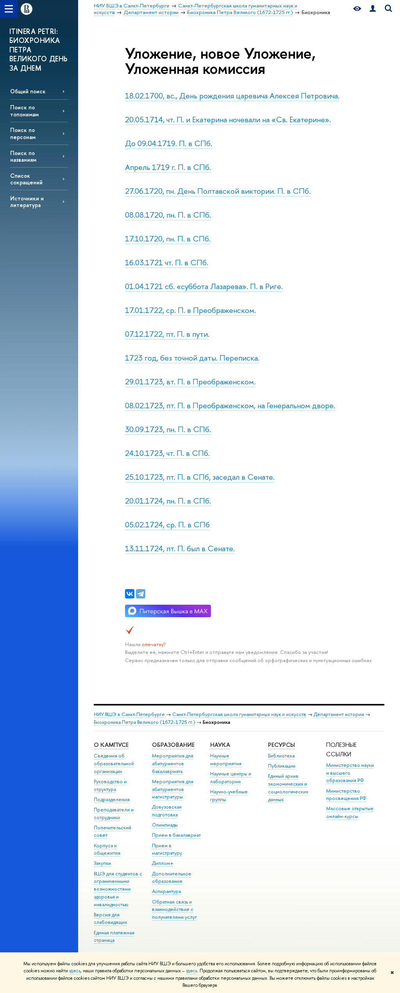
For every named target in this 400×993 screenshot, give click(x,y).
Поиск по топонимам (24, 111)
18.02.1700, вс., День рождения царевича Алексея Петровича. (232, 95)
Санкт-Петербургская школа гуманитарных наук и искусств (239, 714)
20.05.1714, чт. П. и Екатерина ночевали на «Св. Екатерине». (228, 119)
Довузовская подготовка (167, 811)
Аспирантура (166, 891)
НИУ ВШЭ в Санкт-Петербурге (129, 714)
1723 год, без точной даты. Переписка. (192, 357)
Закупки (102, 863)
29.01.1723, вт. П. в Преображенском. (190, 381)
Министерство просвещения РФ (346, 795)
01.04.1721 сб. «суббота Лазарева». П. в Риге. (204, 286)
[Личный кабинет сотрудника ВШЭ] (373, 9)
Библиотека (281, 755)
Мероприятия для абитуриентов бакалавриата (172, 763)
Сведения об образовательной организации (114, 763)
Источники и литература (27, 202)
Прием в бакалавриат (176, 835)
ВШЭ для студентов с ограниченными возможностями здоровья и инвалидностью (118, 889)
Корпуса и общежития (107, 849)
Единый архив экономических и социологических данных (288, 787)
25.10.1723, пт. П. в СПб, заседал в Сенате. (200, 476)
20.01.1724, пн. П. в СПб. (168, 500)
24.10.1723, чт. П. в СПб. (167, 453)
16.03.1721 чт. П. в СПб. (166, 262)
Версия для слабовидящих (110, 918)
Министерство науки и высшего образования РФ (350, 773)
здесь (74, 971)
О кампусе (111, 745)
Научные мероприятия (225, 759)
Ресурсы (281, 745)
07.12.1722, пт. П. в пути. (167, 334)
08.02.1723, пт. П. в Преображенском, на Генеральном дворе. (230, 405)
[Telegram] (140, 593)
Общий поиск (28, 91)
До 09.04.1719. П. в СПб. (168, 143)
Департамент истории (339, 714)
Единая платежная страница (114, 936)
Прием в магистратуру (167, 849)
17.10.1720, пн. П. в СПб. (168, 238)
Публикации (281, 766)
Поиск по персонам (23, 133)
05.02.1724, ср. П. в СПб (167, 524)
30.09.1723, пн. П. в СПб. (168, 429)
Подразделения (112, 799)
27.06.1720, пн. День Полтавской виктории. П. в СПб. (218, 191)
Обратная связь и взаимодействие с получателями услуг (174, 909)
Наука (220, 745)
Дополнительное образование (171, 877)
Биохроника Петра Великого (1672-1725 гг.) (144, 722)
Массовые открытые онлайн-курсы (349, 812)
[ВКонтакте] (129, 593)
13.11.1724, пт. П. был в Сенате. (180, 548)
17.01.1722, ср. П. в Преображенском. (190, 310)
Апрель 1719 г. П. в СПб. (168, 167)
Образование (173, 745)
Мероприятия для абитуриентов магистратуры (172, 789)
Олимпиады (165, 825)
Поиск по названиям (23, 156)
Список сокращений (26, 179)
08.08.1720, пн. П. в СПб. (168, 214)
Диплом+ (162, 863)
